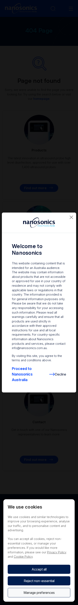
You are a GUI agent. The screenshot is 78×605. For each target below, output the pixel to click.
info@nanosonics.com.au (29, 348)
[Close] (71, 217)
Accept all (39, 569)
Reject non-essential (39, 581)
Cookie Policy (23, 556)
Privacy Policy (56, 552)
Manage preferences (39, 593)
